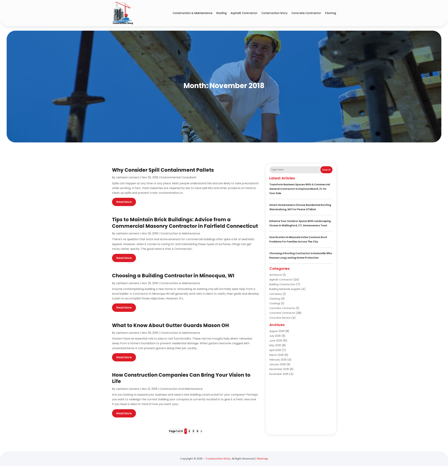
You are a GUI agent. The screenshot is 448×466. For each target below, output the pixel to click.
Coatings (274, 303)
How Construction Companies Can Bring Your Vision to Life (181, 378)
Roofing (221, 13)
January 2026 (277, 364)
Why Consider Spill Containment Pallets (163, 170)
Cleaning (274, 298)
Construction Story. (218, 458)
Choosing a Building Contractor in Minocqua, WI (173, 275)
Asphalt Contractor (244, 13)
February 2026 (278, 359)
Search (326, 170)
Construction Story (274, 13)
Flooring (330, 13)
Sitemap (262, 458)
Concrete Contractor (306, 13)
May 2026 (275, 345)
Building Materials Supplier (285, 289)
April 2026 (275, 350)
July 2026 (275, 336)
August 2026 (277, 331)
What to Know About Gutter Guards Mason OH (170, 325)
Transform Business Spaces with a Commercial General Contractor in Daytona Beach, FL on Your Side (299, 189)
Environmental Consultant (178, 177)
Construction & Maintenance (192, 13)
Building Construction (282, 284)
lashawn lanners (127, 177)
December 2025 (279, 369)
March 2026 (276, 355)
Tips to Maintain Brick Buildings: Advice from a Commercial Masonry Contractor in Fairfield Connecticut (185, 222)
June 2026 (275, 340)
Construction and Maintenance (181, 389)
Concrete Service (280, 318)
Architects (275, 275)
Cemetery (275, 294)
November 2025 (279, 374)
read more (124, 202)
